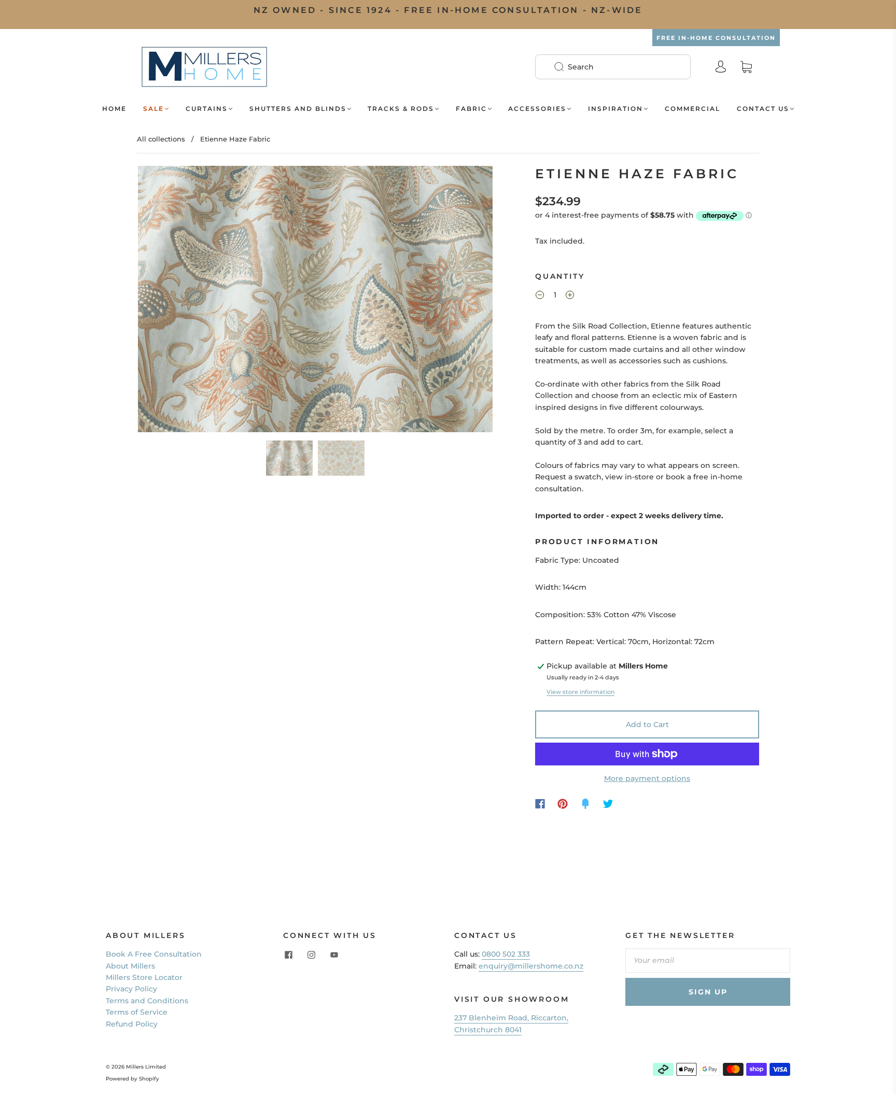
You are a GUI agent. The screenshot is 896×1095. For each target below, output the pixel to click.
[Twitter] (608, 803)
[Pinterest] (562, 803)
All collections (161, 139)
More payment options (647, 778)
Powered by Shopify (132, 1078)
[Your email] (707, 960)
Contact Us (763, 108)
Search (581, 67)
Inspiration (615, 108)
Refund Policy (132, 1024)
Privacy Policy (131, 988)
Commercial (692, 108)
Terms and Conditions (147, 1000)
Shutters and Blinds (297, 108)
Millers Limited (146, 1066)
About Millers (130, 966)
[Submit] (565, 66)
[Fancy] (585, 803)
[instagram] (311, 954)
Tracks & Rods (401, 108)
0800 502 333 (506, 954)
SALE (153, 108)
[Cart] (746, 67)
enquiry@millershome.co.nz (531, 966)
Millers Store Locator (144, 977)
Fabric (471, 108)
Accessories (537, 108)
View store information (580, 691)
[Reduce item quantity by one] (539, 296)
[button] (173, 301)
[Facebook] (540, 803)
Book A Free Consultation (154, 954)
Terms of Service (136, 1012)
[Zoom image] (315, 301)
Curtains (207, 108)
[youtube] (334, 954)
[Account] (720, 67)
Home (114, 108)
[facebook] (288, 954)
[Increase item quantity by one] (569, 296)
